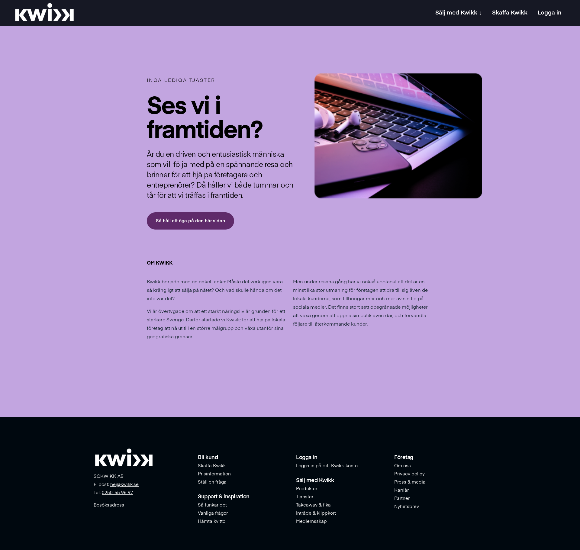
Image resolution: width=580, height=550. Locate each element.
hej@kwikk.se (124, 484)
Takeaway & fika (313, 505)
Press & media (410, 482)
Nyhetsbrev (406, 506)
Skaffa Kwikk (212, 466)
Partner (402, 498)
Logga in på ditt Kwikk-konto (327, 466)
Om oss (402, 466)
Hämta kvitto (211, 521)
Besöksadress (109, 505)
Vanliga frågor (213, 513)
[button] (190, 221)
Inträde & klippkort (316, 513)
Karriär (401, 490)
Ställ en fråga (212, 482)
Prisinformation (214, 474)
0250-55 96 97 (117, 492)
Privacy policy (409, 474)
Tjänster (304, 497)
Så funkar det (212, 505)
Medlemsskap (311, 521)
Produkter (306, 489)
